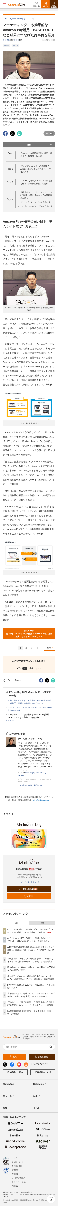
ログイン (30, 896)
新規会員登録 (30, 889)
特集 (5, 1107)
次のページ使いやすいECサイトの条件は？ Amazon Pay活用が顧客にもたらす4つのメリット (29, 633)
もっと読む (11, 720)
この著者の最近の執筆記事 (30, 785)
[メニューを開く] (4, 4)
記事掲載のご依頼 (43, 1072)
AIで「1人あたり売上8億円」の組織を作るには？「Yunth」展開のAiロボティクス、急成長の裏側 (29, 939)
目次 (29, 144)
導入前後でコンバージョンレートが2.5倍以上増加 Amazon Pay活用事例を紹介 (36, 195)
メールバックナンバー (31, 881)
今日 (16, 923)
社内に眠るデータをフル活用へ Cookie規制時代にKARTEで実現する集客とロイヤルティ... (29, 702)
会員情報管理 (17, 1166)
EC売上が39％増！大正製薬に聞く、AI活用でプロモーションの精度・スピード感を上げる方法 (30, 931)
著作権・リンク (18, 1162)
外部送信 (15, 1185)
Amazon (6, 46)
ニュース (7, 1095)
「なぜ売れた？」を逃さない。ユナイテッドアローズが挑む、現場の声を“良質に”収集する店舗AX (31, 995)
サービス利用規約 (18, 1178)
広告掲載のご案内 (15, 1072)
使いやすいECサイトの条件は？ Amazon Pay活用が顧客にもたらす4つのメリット (36, 168)
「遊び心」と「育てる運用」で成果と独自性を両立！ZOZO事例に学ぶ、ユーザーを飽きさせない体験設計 (31, 1003)
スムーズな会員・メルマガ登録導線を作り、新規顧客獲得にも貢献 (36, 182)
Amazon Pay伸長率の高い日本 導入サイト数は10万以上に (36, 154)
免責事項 (15, 1170)
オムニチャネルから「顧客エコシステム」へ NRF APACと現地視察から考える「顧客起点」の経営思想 (30, 977)
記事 (35, 1095)
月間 (42, 923)
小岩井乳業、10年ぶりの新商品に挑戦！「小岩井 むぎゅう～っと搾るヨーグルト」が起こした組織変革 (30, 960)
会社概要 (15, 1174)
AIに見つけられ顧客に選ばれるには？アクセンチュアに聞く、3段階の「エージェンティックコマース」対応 (30, 949)
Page (10, 168)
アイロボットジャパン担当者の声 (35, 202)
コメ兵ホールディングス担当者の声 (36, 206)
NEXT (49, 647)
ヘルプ (14, 1158)
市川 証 (16, 40)
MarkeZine (8, 1084)
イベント (15, 46)
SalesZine (38, 1084)
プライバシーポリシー (20, 1182)
